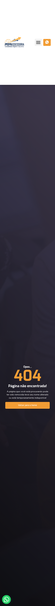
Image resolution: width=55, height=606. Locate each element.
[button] (38, 42)
